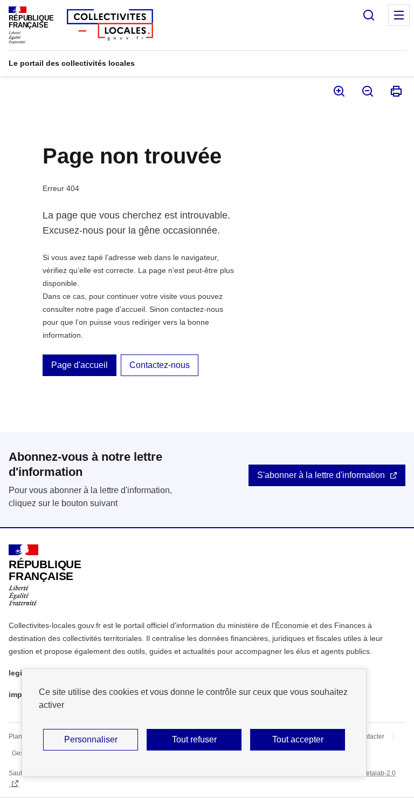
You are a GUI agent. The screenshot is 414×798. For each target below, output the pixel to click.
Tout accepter (297, 739)
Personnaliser (91, 739)
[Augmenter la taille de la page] (338, 91)
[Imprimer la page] (395, 91)
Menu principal (399, 15)
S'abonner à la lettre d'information (321, 475)
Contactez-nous (159, 365)
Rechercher (369, 15)
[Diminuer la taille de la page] (367, 91)
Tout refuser (194, 739)
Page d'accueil (79, 365)
